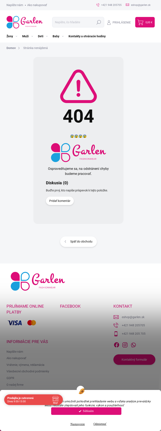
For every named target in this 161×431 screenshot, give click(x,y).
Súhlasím (88, 411)
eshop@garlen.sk (133, 317)
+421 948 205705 (133, 325)
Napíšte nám (14, 5)
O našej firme (14, 384)
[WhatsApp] (133, 344)
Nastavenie (77, 424)
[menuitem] (12, 36)
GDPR (10, 378)
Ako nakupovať (37, 5)
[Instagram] (125, 344)
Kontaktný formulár (134, 359)
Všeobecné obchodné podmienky (27, 371)
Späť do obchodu (81, 241)
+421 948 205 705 (133, 333)
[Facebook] (116, 344)
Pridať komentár (59, 201)
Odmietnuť (99, 424)
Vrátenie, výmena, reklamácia (25, 364)
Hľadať (98, 22)
